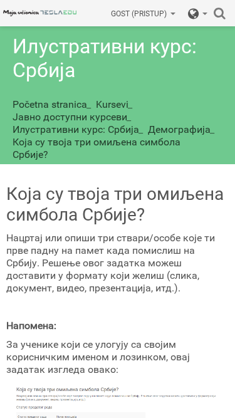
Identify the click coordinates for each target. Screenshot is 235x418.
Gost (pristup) (139, 13)
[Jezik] (198, 13)
